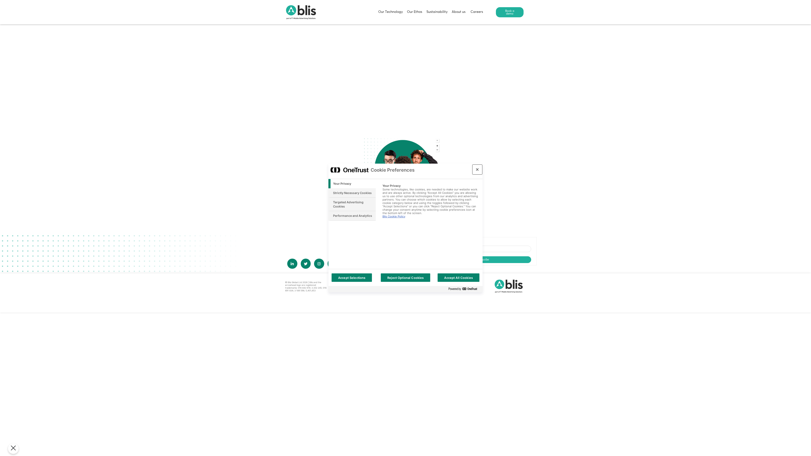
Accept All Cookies (458, 278)
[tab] (352, 183)
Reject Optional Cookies (405, 278)
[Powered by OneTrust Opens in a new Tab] (464, 289)
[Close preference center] (477, 169)
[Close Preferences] (13, 448)
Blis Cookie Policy (393, 216)
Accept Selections (351, 278)
